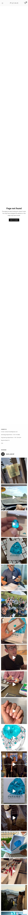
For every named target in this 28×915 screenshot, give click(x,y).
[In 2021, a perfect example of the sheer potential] (14, 684)
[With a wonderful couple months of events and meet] (14, 551)
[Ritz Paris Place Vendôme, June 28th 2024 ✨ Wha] (14, 791)
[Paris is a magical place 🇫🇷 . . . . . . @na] (14, 871)
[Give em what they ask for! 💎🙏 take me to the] (14, 524)
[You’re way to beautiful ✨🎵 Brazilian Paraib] (14, 711)
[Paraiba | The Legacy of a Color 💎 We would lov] (14, 844)
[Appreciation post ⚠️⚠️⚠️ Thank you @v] (14, 658)
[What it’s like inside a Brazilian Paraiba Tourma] (14, 818)
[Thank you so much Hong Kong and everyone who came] (14, 631)
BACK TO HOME (14, 220)
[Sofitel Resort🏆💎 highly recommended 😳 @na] (14, 471)
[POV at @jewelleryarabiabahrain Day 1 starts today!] (14, 497)
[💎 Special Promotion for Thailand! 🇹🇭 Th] (14, 577)
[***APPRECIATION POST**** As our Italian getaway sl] (14, 898)
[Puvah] (14, 3)
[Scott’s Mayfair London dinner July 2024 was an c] (14, 764)
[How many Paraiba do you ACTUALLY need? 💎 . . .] (14, 738)
